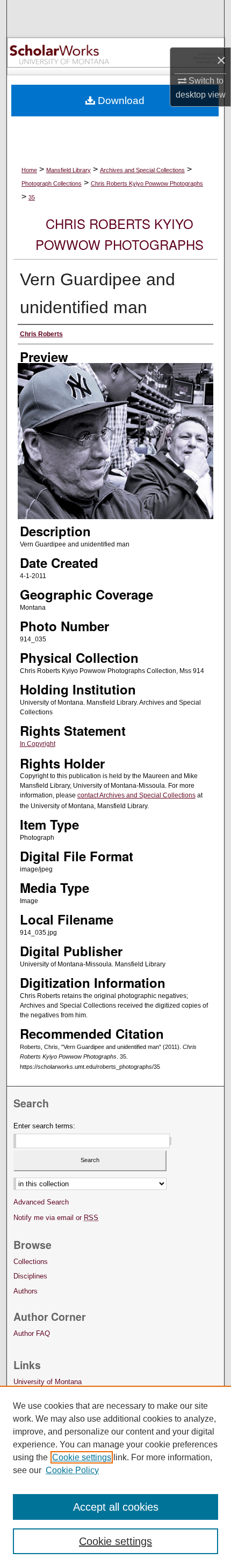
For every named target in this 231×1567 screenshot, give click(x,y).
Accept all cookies (115, 1507)
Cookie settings (81, 1457)
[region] (115, 1476)
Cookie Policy (72, 1470)
